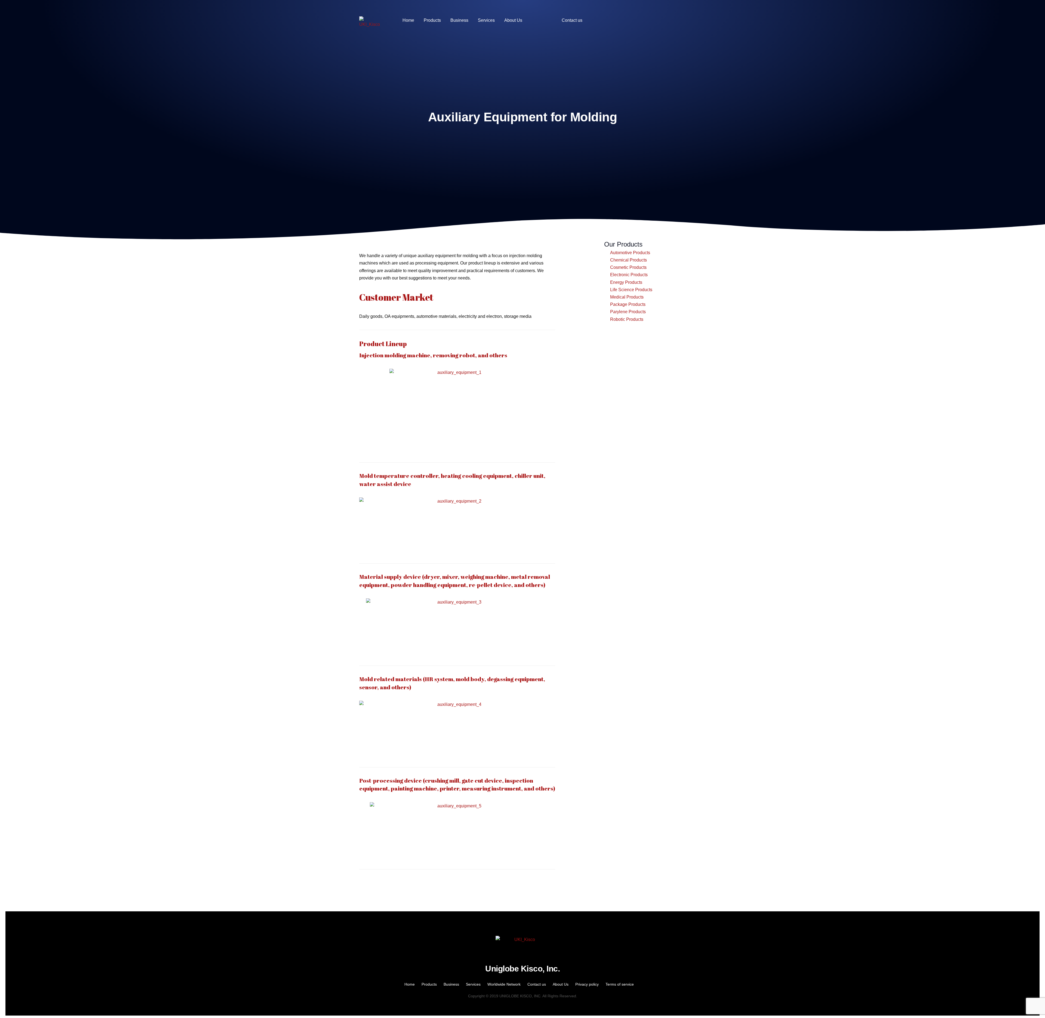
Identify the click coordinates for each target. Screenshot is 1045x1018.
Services (473, 984)
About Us (560, 984)
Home (409, 984)
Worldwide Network (504, 984)
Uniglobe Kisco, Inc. (522, 968)
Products (429, 984)
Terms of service (620, 984)
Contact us (536, 984)
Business (451, 984)
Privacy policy (587, 984)
